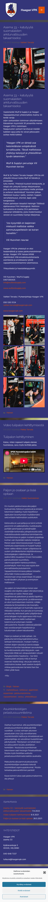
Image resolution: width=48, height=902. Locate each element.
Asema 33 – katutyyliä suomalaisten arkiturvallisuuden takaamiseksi (18, 32)
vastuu (21, 697)
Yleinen (9, 413)
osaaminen (8, 693)
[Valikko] (42, 10)
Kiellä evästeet (24, 890)
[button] (44, 872)
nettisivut (23, 690)
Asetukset (24, 897)
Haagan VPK (29, 10)
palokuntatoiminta (22, 693)
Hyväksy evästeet (24, 884)
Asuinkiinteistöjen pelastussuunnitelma (17, 710)
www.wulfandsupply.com (14, 288)
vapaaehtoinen (10, 697)
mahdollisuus (12, 690)
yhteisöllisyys (31, 697)
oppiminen (33, 690)
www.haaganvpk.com (13, 311)
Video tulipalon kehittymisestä (23, 425)
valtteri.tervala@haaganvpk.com (17, 305)
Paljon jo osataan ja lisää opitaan (18, 818)
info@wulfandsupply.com (14, 282)
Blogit (8, 686)
